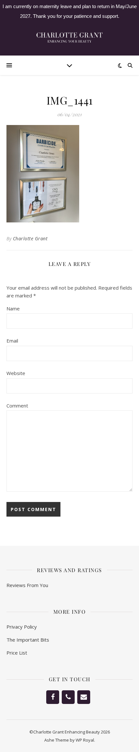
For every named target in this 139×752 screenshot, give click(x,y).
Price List (16, 652)
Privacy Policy (21, 626)
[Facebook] (52, 697)
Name (13, 308)
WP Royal (85, 740)
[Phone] (68, 697)
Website (15, 373)
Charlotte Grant (30, 238)
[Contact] (83, 697)
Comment (17, 405)
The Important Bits (27, 639)
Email (12, 340)
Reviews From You (27, 585)
